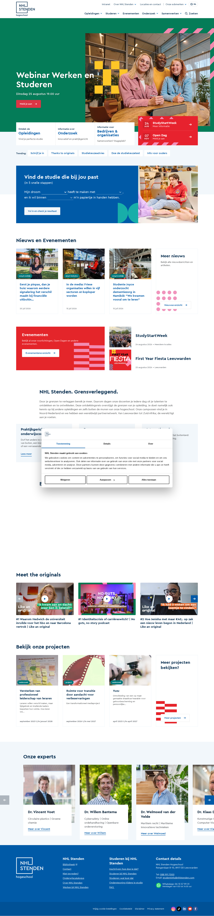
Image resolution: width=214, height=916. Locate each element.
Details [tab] (107, 443)
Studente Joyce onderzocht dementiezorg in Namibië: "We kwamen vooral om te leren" (128, 292)
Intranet (106, 4)
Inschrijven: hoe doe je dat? (123, 869)
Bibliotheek (69, 864)
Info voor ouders (157, 153)
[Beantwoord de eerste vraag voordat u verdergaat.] (109, 192)
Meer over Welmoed (153, 833)
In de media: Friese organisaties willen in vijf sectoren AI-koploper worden (83, 290)
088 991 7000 (167, 874)
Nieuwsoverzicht (173, 305)
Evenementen (131, 13)
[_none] (54, 192)
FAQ (111, 887)
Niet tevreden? (70, 874)
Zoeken (193, 13)
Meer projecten (172, 718)
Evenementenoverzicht (38, 353)
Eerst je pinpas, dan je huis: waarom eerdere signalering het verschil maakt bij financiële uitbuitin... (36, 292)
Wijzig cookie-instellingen (105, 909)
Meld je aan (26, 104)
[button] (45, 606)
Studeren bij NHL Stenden (123, 874)
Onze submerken (175, 4)
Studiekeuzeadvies (93, 153)
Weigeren (65, 479)
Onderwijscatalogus (73, 878)
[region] (107, 606)
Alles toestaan (149, 479)
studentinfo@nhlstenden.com (178, 878)
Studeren (111, 13)
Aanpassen (105, 479)
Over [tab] (150, 443)
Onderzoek (148, 13)
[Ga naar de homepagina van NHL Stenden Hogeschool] (25, 9)
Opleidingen (91, 13)
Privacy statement (155, 909)
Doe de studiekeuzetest (126, 153)
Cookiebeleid (126, 909)
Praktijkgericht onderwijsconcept (36, 432)
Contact (67, 869)
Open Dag (160, 135)
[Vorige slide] (19, 598)
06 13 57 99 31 (182, 884)
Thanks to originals (62, 153)
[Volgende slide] (194, 598)
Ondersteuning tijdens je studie (126, 883)
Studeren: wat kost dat (121, 878)
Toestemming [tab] (63, 443)
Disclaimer (139, 909)
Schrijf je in (37, 153)
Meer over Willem (95, 833)
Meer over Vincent (39, 829)
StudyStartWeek (165, 123)
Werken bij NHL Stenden (76, 887)
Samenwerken (170, 13)
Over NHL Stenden (123, 4)
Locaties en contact (150, 4)
